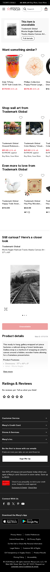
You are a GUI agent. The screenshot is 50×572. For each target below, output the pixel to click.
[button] (25, 288)
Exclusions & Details (19, 488)
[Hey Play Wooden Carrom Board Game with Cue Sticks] (34, 186)
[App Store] (10, 521)
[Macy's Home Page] (13, 9)
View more (8, 371)
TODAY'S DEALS (9, 3)
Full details (28, 38)
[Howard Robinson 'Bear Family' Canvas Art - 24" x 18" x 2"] (12, 128)
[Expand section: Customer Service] (25, 418)
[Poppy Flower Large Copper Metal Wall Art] (34, 66)
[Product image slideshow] (25, 288)
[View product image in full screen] (5, 309)
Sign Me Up (25, 458)
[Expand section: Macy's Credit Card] (25, 425)
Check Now (32, 488)
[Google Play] (30, 521)
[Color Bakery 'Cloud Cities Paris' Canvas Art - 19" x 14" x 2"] (34, 128)
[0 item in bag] (46, 9)
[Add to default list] (20, 55)
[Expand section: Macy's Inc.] (25, 439)
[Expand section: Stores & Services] (25, 432)
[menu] (3, 9)
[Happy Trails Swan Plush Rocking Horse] (12, 186)
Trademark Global (29, 28)
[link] (12, 85)
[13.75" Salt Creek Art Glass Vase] (12, 66)
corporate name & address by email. (25, 566)
